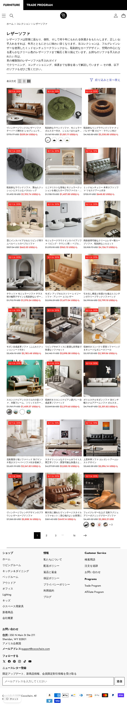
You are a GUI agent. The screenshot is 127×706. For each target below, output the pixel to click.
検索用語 (90, 559)
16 (74, 535)
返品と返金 (50, 572)
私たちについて (52, 559)
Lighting (6, 594)
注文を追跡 (91, 566)
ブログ (47, 597)
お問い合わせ (93, 572)
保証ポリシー (51, 578)
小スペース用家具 (13, 606)
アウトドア (9, 583)
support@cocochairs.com (36, 649)
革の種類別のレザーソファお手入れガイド (32, 60)
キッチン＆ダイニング (15, 571)
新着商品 (7, 612)
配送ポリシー (51, 566)
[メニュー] (3, 15)
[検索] (11, 15)
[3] (29, 81)
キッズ (6, 600)
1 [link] (37, 535)
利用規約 (48, 590)
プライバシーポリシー (56, 584)
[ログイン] (115, 15)
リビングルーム (11, 565)
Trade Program (93, 586)
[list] (20, 81)
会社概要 (7, 618)
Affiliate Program (94, 592)
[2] (24, 81)
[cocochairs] (63, 16)
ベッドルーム (10, 577)
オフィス (7, 589)
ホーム (6, 559)
